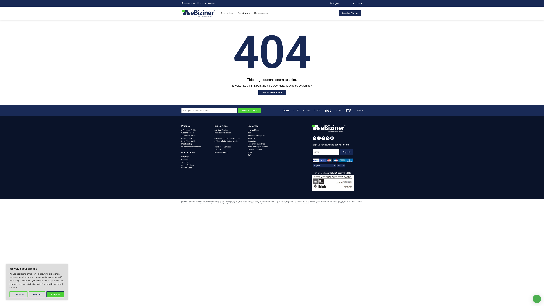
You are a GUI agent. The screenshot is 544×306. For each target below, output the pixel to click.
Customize (19, 294)
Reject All (37, 294)
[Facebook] (314, 138)
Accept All (55, 294)
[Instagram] (323, 138)
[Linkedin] (332, 138)
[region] (37, 282)
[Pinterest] (328, 138)
